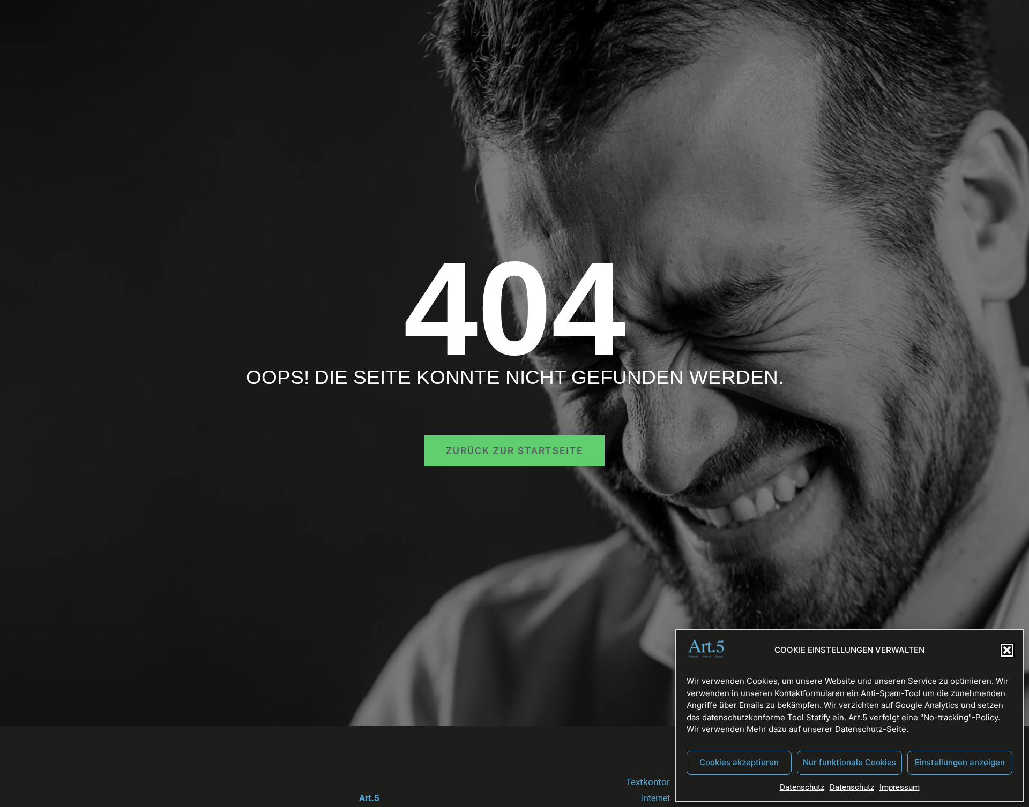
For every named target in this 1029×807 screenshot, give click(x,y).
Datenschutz (802, 787)
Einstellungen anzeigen (960, 762)
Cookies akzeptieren (739, 762)
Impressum (899, 787)
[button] (1007, 650)
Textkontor (648, 781)
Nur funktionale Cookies (849, 762)
